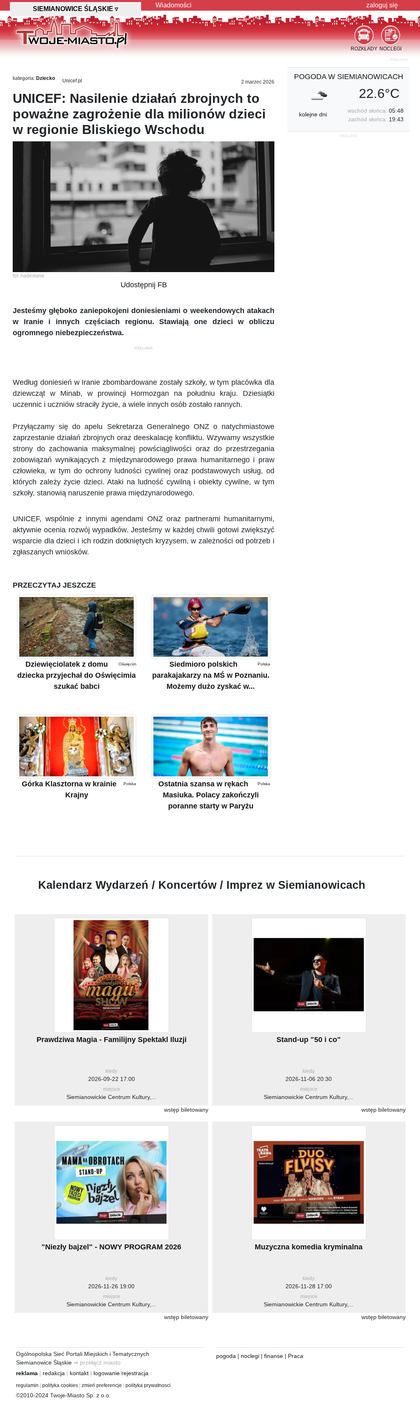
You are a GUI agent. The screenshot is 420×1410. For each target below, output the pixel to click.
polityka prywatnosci (148, 1385)
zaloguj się (382, 5)
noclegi (250, 1356)
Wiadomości (173, 5)
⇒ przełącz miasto (97, 1362)
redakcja (54, 1373)
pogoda (226, 1356)
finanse (273, 1356)
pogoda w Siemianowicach (348, 77)
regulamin (27, 1385)
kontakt (79, 1373)
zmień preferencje (102, 1385)
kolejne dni (313, 114)
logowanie (107, 1373)
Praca (295, 1356)
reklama (27, 1373)
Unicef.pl (72, 81)
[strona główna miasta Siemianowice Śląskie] (71, 32)
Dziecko (45, 78)
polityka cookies (60, 1385)
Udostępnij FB (144, 285)
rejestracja (134, 1373)
